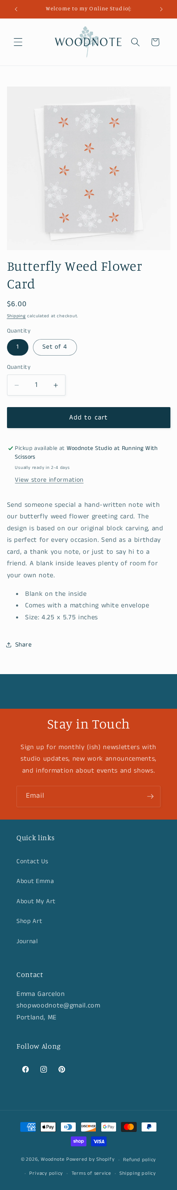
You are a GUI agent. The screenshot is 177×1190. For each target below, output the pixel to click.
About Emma (35, 881)
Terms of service (91, 1173)
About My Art (36, 901)
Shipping (16, 316)
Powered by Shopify (90, 1159)
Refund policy (139, 1159)
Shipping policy (137, 1173)
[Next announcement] (161, 9)
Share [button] (23, 644)
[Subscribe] (150, 796)
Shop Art (29, 921)
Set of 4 (55, 346)
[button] (18, 42)
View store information (49, 480)
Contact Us (32, 861)
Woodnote (53, 1159)
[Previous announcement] (16, 9)
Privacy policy (46, 1173)
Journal (27, 941)
